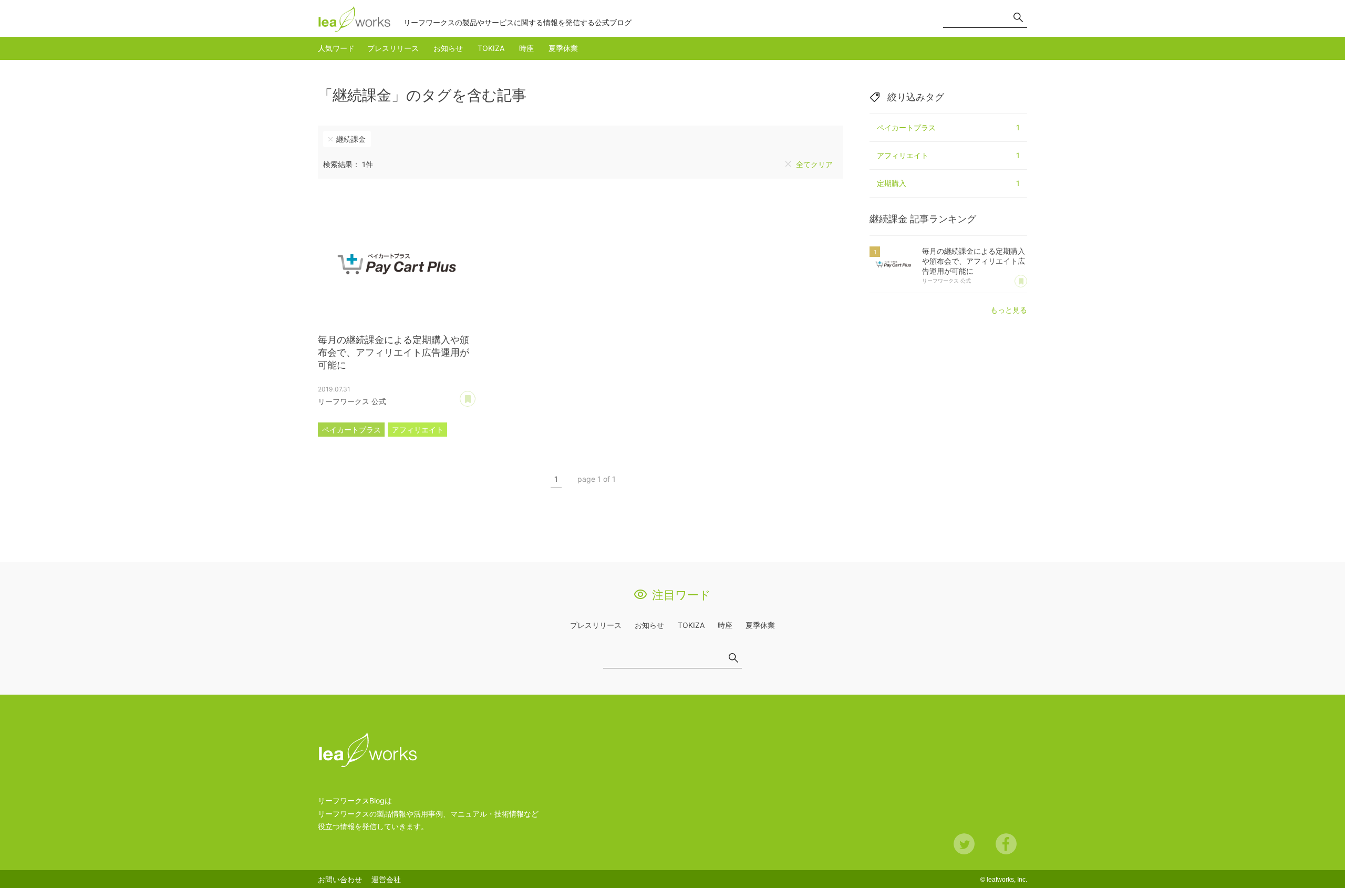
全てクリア (814, 164)
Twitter (964, 843)
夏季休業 (563, 48)
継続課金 (351, 139)
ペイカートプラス (351, 429)
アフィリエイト (417, 429)
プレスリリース (393, 48)
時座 (526, 48)
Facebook (1006, 843)
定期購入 (948, 183)
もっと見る (1008, 309)
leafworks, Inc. (1007, 879)
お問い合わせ (340, 879)
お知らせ (448, 48)
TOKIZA (491, 48)
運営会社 (386, 879)
